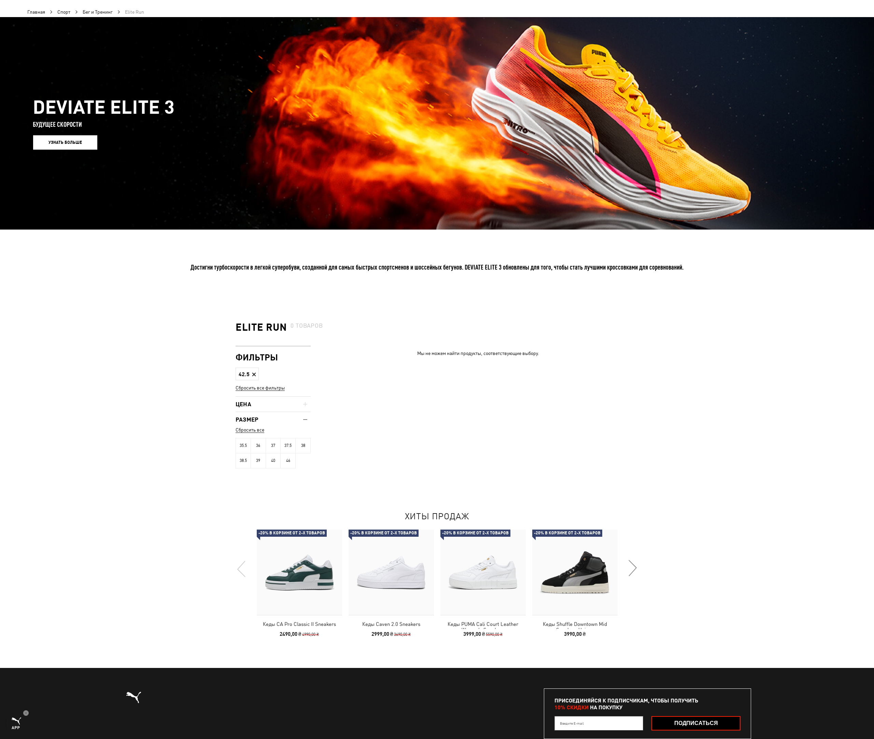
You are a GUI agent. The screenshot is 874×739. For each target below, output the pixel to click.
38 (303, 445)
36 (258, 445)
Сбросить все (250, 430)
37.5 (288, 445)
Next (632, 568)
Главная (36, 12)
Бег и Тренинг (98, 12)
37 (273, 445)
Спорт (63, 12)
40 (273, 460)
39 (258, 460)
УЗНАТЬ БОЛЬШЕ (65, 142)
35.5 (243, 445)
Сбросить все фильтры (260, 388)
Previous (242, 568)
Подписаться (696, 723)
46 (288, 460)
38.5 (243, 460)
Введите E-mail (572, 723)
